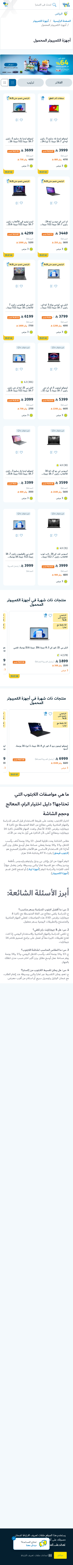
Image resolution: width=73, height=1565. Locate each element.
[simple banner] (66, 5)
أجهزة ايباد (33, 869)
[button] (37, 1555)
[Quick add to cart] (42, 98)
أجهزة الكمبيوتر (41, 21)
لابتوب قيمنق (61, 853)
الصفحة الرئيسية (62, 21)
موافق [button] (60, 1555)
